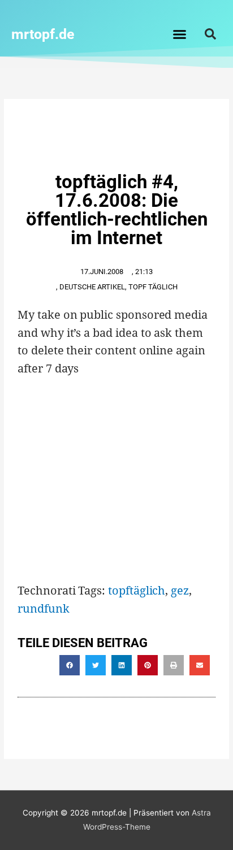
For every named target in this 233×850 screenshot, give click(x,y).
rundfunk (44, 608)
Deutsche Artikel (92, 287)
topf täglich (153, 287)
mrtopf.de (43, 34)
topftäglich (136, 590)
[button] (180, 34)
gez (180, 590)
